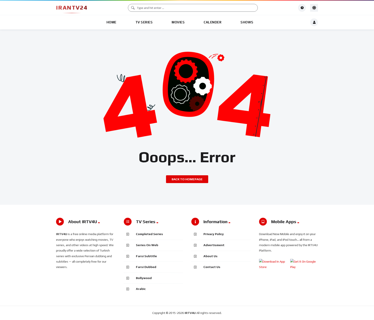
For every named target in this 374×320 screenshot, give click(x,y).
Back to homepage (187, 179)
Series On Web (147, 245)
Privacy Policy (213, 234)
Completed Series (149, 234)
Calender (212, 22)
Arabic (141, 289)
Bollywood (144, 278)
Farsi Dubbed (146, 267)
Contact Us (211, 267)
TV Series (144, 22)
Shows (246, 22)
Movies (178, 22)
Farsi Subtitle (146, 256)
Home (111, 22)
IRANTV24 (71, 7)
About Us (210, 256)
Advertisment (213, 245)
